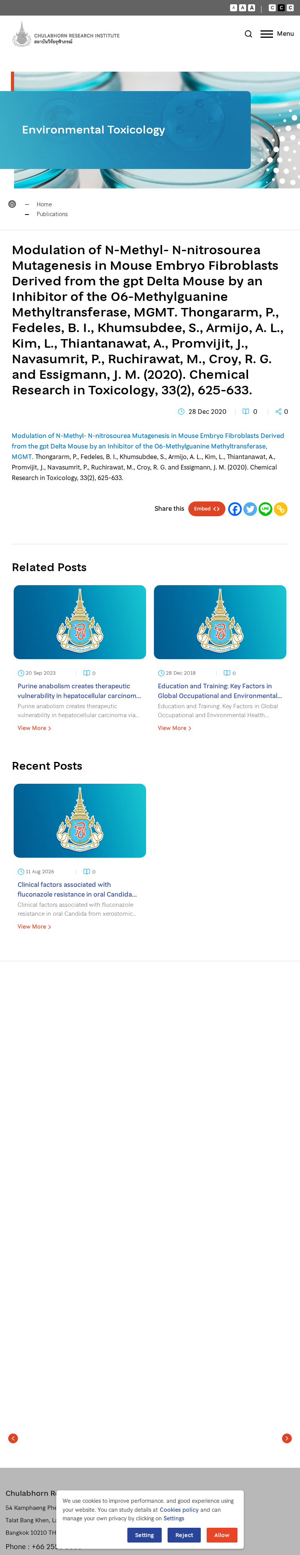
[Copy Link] (281, 509)
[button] (13, 1438)
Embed (202, 509)
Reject (184, 1535)
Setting (144, 1535)
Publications (52, 214)
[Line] (265, 509)
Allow (222, 1535)
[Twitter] (250, 509)
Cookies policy (179, 1510)
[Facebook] (235, 509)
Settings (174, 1518)
